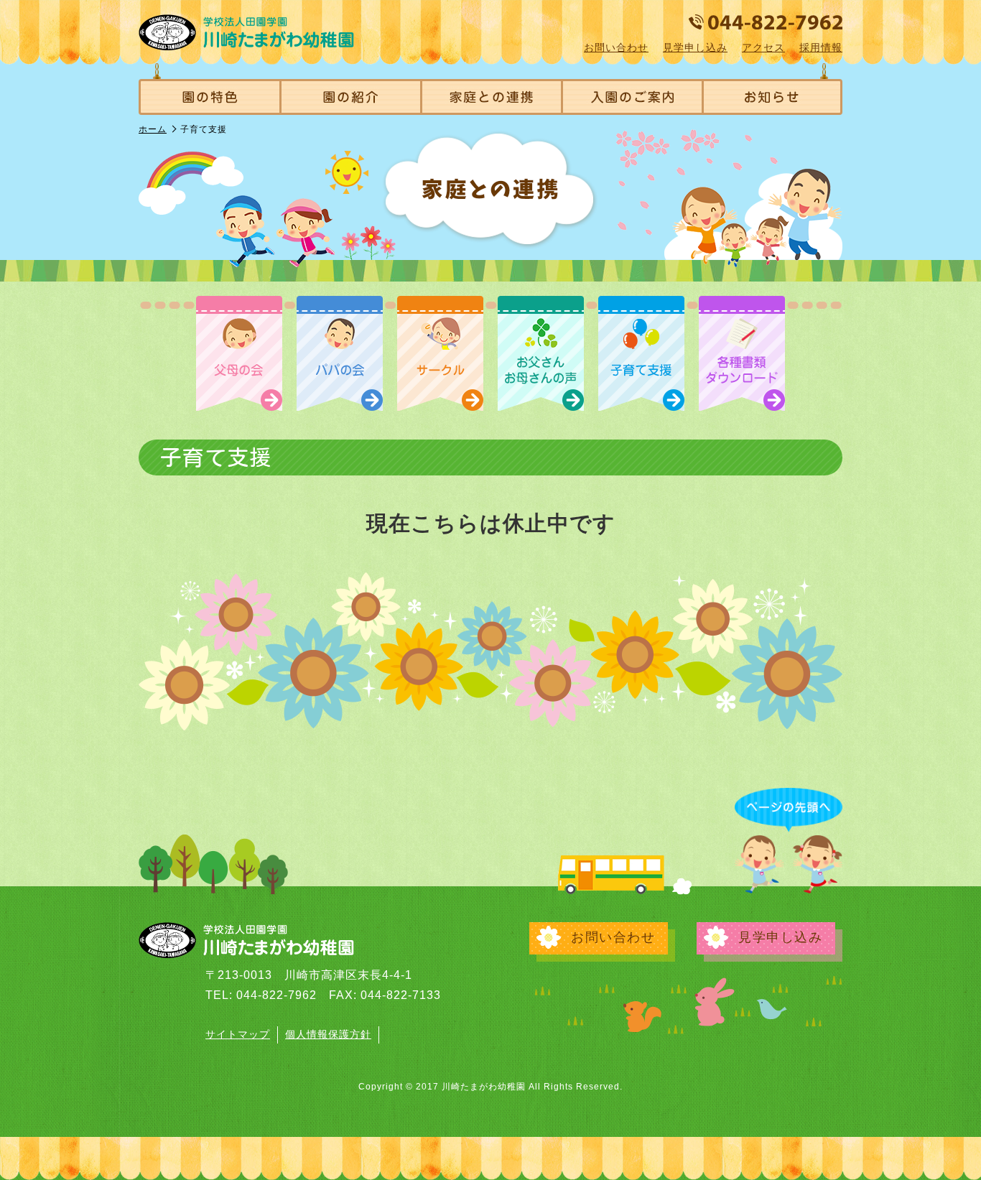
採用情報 (820, 47)
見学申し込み (695, 47)
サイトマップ (237, 1034)
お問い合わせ (616, 47)
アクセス (763, 47)
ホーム (153, 129)
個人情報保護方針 (328, 1034)
